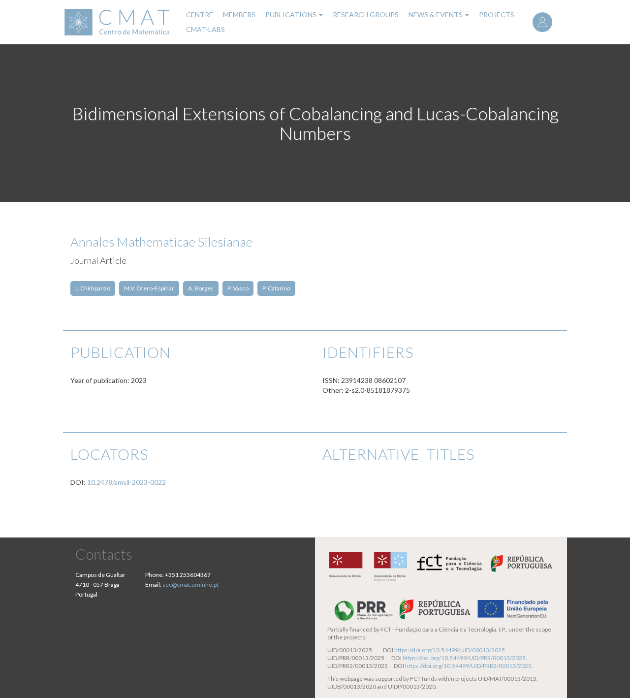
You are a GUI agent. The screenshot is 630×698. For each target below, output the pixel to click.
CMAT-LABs (205, 29)
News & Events (436, 14)
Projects (496, 14)
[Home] (118, 22)
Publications (291, 14)
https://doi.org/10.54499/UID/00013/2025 (449, 650)
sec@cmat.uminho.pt (190, 584)
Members (239, 14)
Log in (542, 22)
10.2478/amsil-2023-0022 (126, 482)
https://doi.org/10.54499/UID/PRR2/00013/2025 (468, 665)
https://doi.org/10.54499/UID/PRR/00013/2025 (464, 658)
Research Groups (366, 14)
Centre (199, 14)
